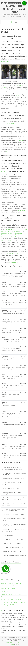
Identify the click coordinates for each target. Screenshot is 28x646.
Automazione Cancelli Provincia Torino (11, 583)
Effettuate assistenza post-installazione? (14, 547)
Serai (17, 231)
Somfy (22, 229)
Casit (7, 235)
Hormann (3, 235)
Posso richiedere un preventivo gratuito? (14, 514)
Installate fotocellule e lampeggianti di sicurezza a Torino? (13, 530)
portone (3, 240)
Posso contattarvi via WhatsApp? (12, 551)
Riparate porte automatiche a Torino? (13, 488)
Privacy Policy (17, 644)
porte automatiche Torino (14, 253)
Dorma (11, 233)
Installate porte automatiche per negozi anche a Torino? (13, 504)
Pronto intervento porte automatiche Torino (13, 602)
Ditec (9, 231)
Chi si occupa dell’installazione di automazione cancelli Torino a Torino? (12, 468)
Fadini (5, 231)
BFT (19, 229)
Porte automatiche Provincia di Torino (11, 594)
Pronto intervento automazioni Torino (11, 599)
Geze (2, 233)
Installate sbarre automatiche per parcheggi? (11, 493)
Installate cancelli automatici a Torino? (13, 478)
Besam (16, 233)
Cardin (20, 233)
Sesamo (6, 233)
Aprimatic (14, 229)
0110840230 (5, 62)
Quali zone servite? (8, 535)
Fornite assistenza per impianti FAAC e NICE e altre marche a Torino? (13, 509)
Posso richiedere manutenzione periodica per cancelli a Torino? (14, 525)
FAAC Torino (4, 591)
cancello (9, 240)
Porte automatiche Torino (8, 597)
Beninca (13, 231)
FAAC (7, 151)
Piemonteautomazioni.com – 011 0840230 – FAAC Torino (14, 7)
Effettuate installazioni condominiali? (13, 539)
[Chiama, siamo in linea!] (24, 3)
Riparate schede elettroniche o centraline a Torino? (13, 519)
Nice (2, 231)
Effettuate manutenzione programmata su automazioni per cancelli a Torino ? (14, 498)
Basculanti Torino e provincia (8, 588)
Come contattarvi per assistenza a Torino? (14, 555)
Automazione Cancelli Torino (8, 586)
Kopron (12, 235)
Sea (26, 229)
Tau (16, 235)
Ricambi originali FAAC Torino (9, 605)
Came (10, 229)
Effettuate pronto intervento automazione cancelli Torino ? (14, 473)
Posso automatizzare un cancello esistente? (11, 483)
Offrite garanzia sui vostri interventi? (12, 543)
